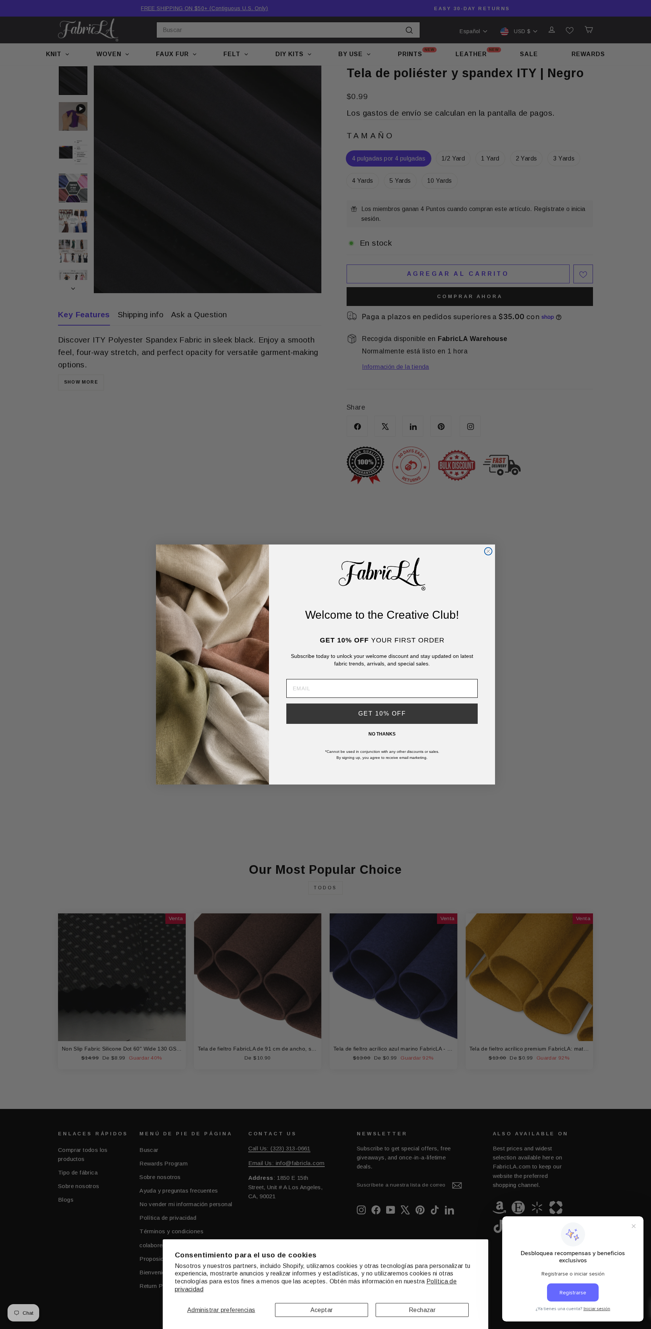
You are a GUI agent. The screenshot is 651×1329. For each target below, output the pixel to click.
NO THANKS (382, 734)
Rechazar (422, 1310)
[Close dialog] (488, 551)
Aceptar (321, 1310)
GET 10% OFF (382, 713)
